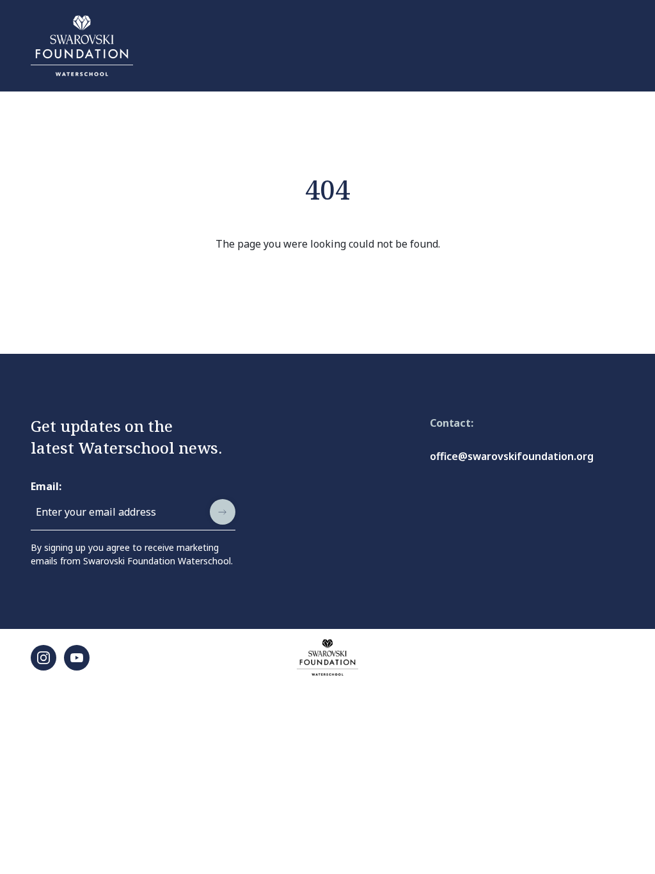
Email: (46, 486)
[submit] (222, 512)
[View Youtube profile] (77, 658)
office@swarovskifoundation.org (512, 456)
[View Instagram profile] (43, 658)
